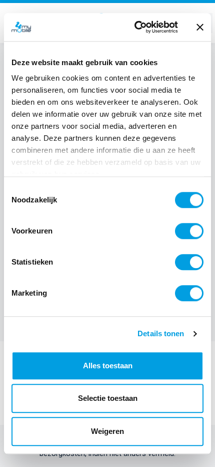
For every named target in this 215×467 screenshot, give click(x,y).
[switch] (189, 231)
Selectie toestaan (108, 398)
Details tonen (161, 333)
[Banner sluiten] (200, 27)
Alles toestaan (107, 365)
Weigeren (107, 431)
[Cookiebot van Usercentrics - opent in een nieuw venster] (135, 27)
